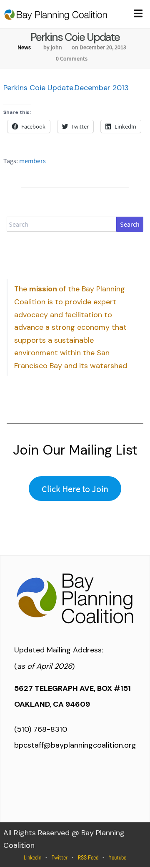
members (32, 161)
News (24, 47)
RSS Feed (88, 857)
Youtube (117, 857)
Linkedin (32, 857)
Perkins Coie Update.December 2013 (66, 88)
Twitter (60, 857)
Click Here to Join (75, 489)
